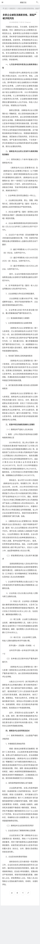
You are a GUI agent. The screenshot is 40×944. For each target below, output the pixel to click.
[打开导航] (2, 2)
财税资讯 (12, 8)
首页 (6, 8)
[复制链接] (28, 892)
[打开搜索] (37, 2)
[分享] (22, 892)
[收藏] (17, 892)
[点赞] (11, 892)
